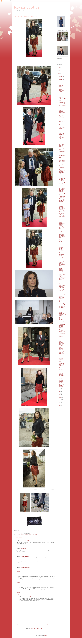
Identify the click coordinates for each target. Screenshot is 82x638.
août (60, 388)
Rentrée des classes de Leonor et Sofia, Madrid (62, 264)
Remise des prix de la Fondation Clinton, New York (62, 180)
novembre (60, 76)
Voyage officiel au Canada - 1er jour (62, 211)
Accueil (34, 624)
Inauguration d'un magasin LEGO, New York (62, 108)
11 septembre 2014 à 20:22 (25, 548)
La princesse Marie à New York (62, 128)
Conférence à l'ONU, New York (62, 121)
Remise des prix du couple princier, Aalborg (62, 103)
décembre (60, 75)
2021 (59, 66)
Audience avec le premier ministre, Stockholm (62, 176)
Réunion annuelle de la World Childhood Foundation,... (62, 318)
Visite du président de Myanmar (62, 307)
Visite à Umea (61, 266)
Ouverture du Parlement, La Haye (61, 227)
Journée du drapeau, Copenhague (61, 356)
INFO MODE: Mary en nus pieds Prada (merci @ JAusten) (62, 190)
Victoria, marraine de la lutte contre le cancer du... (62, 186)
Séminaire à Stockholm (61, 359)
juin (59, 391)
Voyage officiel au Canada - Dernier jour (62, 193)
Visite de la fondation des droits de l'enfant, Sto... (62, 370)
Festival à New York (62, 105)
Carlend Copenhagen (20, 534)
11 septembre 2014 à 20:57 (25, 556)
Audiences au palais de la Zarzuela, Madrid (62, 278)
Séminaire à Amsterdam (61, 272)
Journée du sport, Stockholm (62, 336)
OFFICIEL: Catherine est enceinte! (61, 339)
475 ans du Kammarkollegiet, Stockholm (62, 310)
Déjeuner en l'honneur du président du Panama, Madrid (62, 330)
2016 (59, 70)
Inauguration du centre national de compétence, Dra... (62, 236)
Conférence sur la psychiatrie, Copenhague (62, 286)
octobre (60, 78)
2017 (59, 69)
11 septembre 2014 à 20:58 (25, 567)
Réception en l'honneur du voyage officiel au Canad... (62, 314)
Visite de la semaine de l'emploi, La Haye (62, 204)
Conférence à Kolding (61, 361)
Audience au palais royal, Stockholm (62, 161)
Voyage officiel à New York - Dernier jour (61, 145)
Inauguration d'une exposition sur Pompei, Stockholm (62, 219)
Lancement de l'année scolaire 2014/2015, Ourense (62, 224)
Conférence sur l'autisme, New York (61, 134)
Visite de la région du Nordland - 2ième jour (62, 289)
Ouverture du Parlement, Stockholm (61, 86)
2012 (59, 402)
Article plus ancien (50, 624)
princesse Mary (31, 534)
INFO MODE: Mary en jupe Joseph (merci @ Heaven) (62, 282)
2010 (59, 405)
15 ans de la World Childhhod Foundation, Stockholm (62, 326)
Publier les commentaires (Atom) (36, 628)
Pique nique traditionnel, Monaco (61, 381)
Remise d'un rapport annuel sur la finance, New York (62, 153)
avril (60, 394)
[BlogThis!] (26, 533)
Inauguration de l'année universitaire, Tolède (61, 90)
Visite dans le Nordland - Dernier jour (61, 269)
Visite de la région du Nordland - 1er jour (62, 322)
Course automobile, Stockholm (62, 334)
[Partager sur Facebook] (28, 533)
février (60, 397)
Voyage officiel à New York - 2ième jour (62, 158)
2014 (59, 73)
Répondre (18, 552)
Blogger (45, 635)
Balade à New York (62, 100)
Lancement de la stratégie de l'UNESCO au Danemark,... (61, 231)
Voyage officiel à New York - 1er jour (62, 168)
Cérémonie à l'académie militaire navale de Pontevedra (62, 116)
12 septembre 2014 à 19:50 (26, 596)
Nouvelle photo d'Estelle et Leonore (61, 248)
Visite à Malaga (61, 345)
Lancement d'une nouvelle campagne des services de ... (62, 82)
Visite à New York (62, 155)
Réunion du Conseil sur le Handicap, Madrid (62, 304)
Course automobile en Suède (62, 183)
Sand (36, 534)
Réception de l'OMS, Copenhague (61, 131)
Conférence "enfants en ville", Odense (62, 98)
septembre (61, 79)
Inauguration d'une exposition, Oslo (62, 216)
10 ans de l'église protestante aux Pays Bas (62, 251)
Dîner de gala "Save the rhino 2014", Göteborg (62, 200)
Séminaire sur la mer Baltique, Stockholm (61, 297)
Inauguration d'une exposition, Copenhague (62, 352)
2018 (59, 67)
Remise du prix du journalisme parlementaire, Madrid (62, 240)
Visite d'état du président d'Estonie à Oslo (62, 374)
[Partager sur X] (27, 533)
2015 (59, 72)
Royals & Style (26, 7)
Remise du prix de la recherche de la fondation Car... (62, 300)
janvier (60, 399)
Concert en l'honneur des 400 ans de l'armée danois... (62, 141)
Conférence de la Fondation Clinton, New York (61, 164)
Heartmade (27, 534)
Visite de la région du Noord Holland (62, 257)
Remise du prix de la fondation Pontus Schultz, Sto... (62, 172)
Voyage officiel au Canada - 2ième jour (62, 197)
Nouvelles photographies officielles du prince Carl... (61, 94)
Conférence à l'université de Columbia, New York (62, 112)
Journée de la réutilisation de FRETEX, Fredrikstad (61, 349)
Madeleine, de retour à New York (61, 137)
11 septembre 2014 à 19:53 (24, 540)
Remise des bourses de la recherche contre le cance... (62, 208)
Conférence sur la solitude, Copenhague (62, 275)
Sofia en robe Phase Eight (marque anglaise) (61, 385)
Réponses (19, 594)
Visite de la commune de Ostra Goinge (61, 148)
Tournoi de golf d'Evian (61, 255)
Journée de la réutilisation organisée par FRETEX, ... (61, 343)
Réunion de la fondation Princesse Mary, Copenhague (62, 293)
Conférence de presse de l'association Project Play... (61, 124)
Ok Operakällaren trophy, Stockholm (62, 378)
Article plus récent (18, 624)
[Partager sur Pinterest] (29, 533)
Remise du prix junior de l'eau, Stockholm (61, 364)
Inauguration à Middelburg (61, 367)
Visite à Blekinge (61, 119)
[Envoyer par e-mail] (25, 533)
